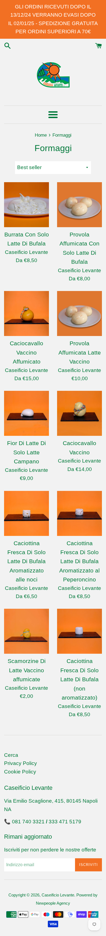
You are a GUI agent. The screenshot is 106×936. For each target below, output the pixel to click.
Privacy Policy (20, 763)
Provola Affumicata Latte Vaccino (79, 352)
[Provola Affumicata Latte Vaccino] (79, 313)
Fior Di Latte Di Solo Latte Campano (26, 452)
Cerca (11, 755)
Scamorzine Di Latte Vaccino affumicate (27, 670)
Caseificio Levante (58, 895)
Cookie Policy (20, 772)
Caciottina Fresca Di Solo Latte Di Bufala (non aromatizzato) (79, 679)
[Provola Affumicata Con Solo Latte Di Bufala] (79, 204)
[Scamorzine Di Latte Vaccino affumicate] (26, 631)
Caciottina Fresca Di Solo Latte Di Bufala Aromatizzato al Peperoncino (79, 561)
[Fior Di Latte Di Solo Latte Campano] (26, 413)
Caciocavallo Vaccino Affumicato (26, 352)
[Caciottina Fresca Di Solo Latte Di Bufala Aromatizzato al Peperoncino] (79, 513)
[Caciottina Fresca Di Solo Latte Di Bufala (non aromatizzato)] (79, 631)
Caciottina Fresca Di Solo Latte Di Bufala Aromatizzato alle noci (26, 561)
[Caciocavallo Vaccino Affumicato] (26, 313)
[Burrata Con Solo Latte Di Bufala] (26, 204)
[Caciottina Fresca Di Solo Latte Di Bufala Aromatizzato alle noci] (26, 513)
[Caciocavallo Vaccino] (79, 413)
